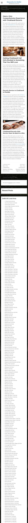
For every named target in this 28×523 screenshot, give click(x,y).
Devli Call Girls (8, 489)
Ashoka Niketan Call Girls (10, 275)
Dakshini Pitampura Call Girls (11, 455)
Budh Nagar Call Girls (9, 393)
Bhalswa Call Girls (8, 368)
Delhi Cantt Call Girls (9, 479)
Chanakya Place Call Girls (10, 406)
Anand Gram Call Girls (9, 234)
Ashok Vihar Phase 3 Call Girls (11, 272)
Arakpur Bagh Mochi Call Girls (11, 254)
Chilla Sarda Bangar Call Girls (11, 428)
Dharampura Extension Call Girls (11, 498)
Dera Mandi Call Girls (9, 484)
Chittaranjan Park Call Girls (10, 436)
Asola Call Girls (8, 284)
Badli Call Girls (8, 310)
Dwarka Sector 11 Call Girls (10, 519)
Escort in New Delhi (20, 144)
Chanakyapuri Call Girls (10, 408)
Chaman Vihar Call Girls (10, 405)
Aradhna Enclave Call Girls (10, 252)
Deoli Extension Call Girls (10, 483)
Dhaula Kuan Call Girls (9, 499)
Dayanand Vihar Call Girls (10, 470)
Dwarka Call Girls (8, 513)
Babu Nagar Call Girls (9, 304)
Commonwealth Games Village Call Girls (13, 443)
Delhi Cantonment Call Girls (10, 478)
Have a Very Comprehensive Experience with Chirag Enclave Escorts (8, 168)
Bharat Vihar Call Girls (9, 375)
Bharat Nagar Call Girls (9, 373)
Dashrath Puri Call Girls (10, 464)
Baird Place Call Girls (9, 319)
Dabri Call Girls (8, 450)
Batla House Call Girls (9, 343)
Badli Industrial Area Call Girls (11, 312)
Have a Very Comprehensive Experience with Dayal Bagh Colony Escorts (20, 168)
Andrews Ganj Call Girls (10, 246)
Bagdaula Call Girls (9, 314)
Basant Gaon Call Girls (9, 342)
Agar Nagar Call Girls (9, 211)
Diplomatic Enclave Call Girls (11, 508)
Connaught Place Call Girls (10, 445)
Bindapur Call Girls (9, 387)
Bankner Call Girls (8, 335)
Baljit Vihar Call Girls (9, 332)
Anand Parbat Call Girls (10, 239)
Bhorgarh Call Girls (9, 383)
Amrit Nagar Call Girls (9, 231)
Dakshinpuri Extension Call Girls (11, 458)
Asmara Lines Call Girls (10, 282)
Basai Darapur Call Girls (10, 340)
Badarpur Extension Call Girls (11, 307)
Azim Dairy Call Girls (9, 297)
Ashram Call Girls (8, 279)
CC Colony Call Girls (9, 403)
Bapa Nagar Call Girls (9, 337)
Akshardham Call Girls (9, 217)
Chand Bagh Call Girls (9, 410)
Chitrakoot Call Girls (9, 435)
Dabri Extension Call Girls (10, 451)
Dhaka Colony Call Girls (10, 491)
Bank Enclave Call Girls (10, 333)
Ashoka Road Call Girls (10, 277)
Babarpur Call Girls (9, 302)
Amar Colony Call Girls (10, 227)
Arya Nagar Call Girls (9, 261)
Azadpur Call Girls (9, 295)
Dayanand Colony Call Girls (10, 468)
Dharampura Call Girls (9, 496)
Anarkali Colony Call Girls (10, 242)
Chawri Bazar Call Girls (10, 421)
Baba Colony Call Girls (9, 299)
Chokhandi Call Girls (9, 438)
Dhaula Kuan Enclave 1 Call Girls (12, 501)
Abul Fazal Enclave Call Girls (11, 202)
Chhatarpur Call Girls (9, 425)
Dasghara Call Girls (9, 463)
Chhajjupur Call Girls (9, 423)
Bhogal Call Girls (8, 382)
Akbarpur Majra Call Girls (10, 216)
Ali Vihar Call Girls (9, 222)
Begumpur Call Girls (9, 353)
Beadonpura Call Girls (9, 350)
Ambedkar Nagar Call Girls (10, 229)
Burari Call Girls (8, 401)
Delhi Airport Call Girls (9, 476)
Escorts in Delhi (14, 2)
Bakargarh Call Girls (9, 320)
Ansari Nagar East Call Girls (10, 249)
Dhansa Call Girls (8, 494)
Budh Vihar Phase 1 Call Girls (11, 395)
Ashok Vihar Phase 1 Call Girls (11, 269)
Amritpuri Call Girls (9, 232)
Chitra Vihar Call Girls (9, 433)
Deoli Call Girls (8, 481)
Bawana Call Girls (8, 345)
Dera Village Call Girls (9, 486)
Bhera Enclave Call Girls (10, 378)
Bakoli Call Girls (8, 325)
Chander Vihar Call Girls (10, 413)
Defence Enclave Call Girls (10, 473)
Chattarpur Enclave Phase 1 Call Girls (12, 418)
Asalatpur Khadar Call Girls (10, 262)
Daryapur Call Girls (9, 461)
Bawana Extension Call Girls (11, 347)
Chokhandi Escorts (11, 24)
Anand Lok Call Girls (9, 236)
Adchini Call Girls (8, 207)
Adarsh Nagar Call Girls (10, 204)
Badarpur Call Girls (9, 305)
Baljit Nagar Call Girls (9, 330)
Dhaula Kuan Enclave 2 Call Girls (12, 503)
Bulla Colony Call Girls (9, 400)
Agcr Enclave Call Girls (10, 212)
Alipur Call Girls (8, 224)
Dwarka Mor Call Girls (9, 514)
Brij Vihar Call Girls (9, 390)
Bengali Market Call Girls (10, 357)
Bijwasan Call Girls (9, 385)
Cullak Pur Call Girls (9, 448)
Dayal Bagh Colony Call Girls (11, 466)
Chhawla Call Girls (9, 426)
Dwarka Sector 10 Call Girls (10, 518)
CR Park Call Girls (8, 446)
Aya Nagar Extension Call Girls (11, 289)
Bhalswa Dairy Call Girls (10, 370)
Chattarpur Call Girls (9, 416)
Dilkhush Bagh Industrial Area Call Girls (13, 504)
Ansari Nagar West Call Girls (11, 251)
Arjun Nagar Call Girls (9, 259)
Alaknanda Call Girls (9, 219)
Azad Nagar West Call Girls (10, 294)
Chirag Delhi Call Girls (9, 430)
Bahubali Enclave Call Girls (10, 317)
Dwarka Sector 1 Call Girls (10, 516)
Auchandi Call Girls (9, 285)
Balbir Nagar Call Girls (9, 327)
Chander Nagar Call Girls (10, 411)
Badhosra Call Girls (9, 309)
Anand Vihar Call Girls (9, 241)
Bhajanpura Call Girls (9, 367)
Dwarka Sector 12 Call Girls (10, 521)
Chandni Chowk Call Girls (10, 415)
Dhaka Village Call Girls (10, 493)
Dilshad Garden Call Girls (10, 506)
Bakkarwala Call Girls (9, 324)
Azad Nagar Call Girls (9, 290)
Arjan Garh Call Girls (9, 257)
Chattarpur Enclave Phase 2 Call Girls (12, 420)
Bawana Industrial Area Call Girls (11, 348)
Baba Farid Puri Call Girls (10, 300)
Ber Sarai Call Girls (9, 358)
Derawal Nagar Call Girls (10, 488)
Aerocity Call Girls (9, 209)
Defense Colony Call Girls (10, 474)
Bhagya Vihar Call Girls (10, 363)
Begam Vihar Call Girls (9, 352)
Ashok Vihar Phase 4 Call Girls (11, 274)
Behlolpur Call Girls (9, 355)
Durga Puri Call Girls (9, 511)
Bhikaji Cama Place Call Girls (11, 380)
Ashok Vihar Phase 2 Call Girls (11, 270)
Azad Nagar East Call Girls (10, 292)
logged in (10, 182)
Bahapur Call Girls (8, 315)
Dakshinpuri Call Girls (9, 456)
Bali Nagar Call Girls (9, 328)
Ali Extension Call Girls (10, 221)
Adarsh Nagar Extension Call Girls (12, 206)
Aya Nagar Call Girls (9, 287)
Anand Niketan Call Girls (10, 237)
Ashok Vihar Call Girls (9, 267)
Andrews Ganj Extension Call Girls (12, 247)
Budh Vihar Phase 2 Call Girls (11, 397)
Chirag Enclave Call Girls (10, 431)
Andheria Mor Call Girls (10, 244)
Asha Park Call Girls (9, 264)
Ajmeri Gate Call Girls (9, 214)
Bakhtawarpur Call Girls (10, 322)
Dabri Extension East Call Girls (11, 453)
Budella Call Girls (8, 392)
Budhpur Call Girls (9, 398)
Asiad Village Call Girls (9, 280)
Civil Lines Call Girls (9, 441)
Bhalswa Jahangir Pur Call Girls (11, 372)
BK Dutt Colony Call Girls (10, 388)
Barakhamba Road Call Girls (11, 338)
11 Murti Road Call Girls (10, 201)
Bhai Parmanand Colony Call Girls (12, 365)
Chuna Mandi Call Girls (10, 440)
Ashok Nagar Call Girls (9, 265)
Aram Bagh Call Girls (9, 255)
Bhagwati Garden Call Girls (10, 360)
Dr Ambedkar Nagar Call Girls (11, 509)
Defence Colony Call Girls (10, 471)
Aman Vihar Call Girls (9, 226)
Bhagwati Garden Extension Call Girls (12, 362)
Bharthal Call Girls (8, 377)
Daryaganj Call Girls (9, 460)
